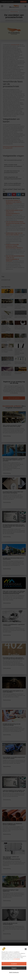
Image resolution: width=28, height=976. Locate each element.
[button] (25, 949)
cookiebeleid (17, 959)
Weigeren (14, 968)
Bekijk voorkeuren (14, 972)
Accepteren (14, 963)
